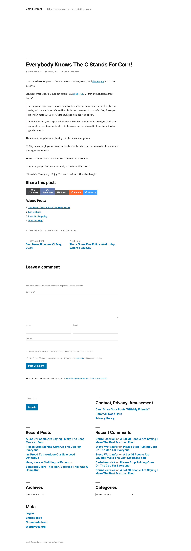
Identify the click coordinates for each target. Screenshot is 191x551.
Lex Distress (34, 211)
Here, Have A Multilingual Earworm (49, 462)
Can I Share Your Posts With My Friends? (123, 409)
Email (75, 325)
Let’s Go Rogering (37, 216)
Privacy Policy (105, 418)
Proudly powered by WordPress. (50, 542)
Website (29, 338)
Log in (30, 513)
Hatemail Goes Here (109, 414)
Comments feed (36, 522)
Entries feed (34, 517)
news (75, 230)
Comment (30, 292)
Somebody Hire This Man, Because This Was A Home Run (57, 468)
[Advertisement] (95, 34)
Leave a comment (71, 72)
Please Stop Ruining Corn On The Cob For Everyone (53, 448)
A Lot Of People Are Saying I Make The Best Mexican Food (55, 440)
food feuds (67, 230)
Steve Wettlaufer (35, 72)
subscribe (80, 358)
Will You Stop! (35, 220)
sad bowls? (78, 93)
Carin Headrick (105, 439)
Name (28, 325)
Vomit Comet (34, 9)
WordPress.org (36, 526)
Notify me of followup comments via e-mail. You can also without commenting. (65, 358)
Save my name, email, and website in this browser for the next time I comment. (61, 351)
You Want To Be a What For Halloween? (49, 207)
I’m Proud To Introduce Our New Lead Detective (50, 456)
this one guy (98, 81)
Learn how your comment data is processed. (85, 378)
